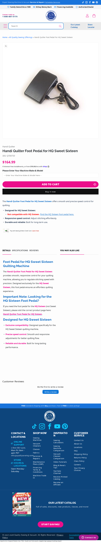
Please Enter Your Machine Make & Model (22, 170)
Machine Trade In (39, 476)
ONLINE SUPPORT (19, 443)
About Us (78, 444)
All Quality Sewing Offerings (21, 37)
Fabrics (36, 453)
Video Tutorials (60, 462)
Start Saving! (50, 524)
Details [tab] (6, 251)
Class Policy (79, 461)
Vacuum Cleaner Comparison (58, 456)
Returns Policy (80, 457)
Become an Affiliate (58, 483)
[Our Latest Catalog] (22, 504)
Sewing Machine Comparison (58, 448)
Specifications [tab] (20, 251)
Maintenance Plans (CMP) (39, 463)
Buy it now (50, 191)
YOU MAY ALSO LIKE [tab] (69, 251)
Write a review (50, 392)
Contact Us (79, 440)
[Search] (60, 26)
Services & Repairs (37, 457)
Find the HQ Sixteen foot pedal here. (57, 214)
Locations (78, 447)
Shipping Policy (81, 454)
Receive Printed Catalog (60, 478)
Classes (36, 449)
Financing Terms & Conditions (38, 469)
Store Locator (91, 26)
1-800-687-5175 (9, 16)
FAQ (76, 451)
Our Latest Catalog (75, 26)
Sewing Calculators (58, 441)
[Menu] (5, 26)
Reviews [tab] (34, 251)
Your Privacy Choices (79, 469)
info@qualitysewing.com (22, 455)
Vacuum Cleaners (37, 444)
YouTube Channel (57, 472)
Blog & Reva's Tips (59, 466)
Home (4, 37)
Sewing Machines (37, 439)
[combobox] (36, 26)
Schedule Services (52, 2)
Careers (77, 464)
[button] (94, 16)
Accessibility (74, 535)
